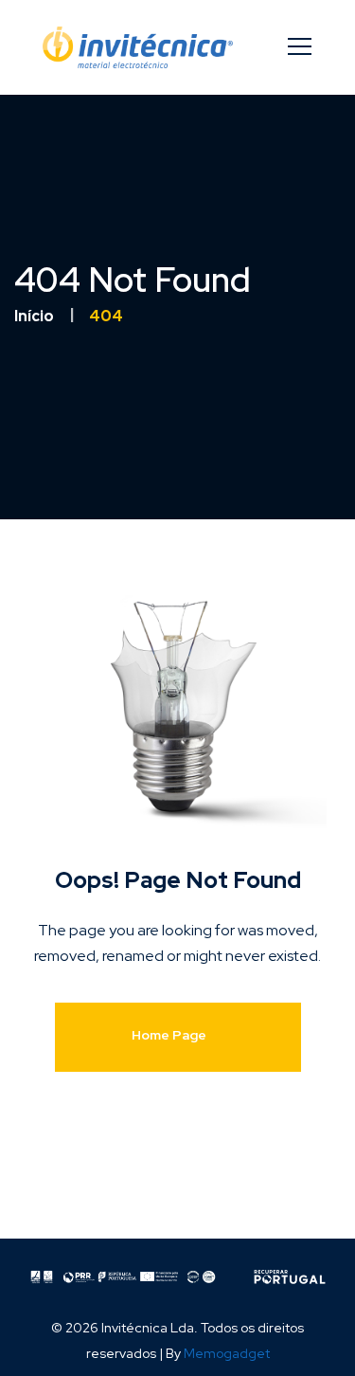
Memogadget (227, 1353)
